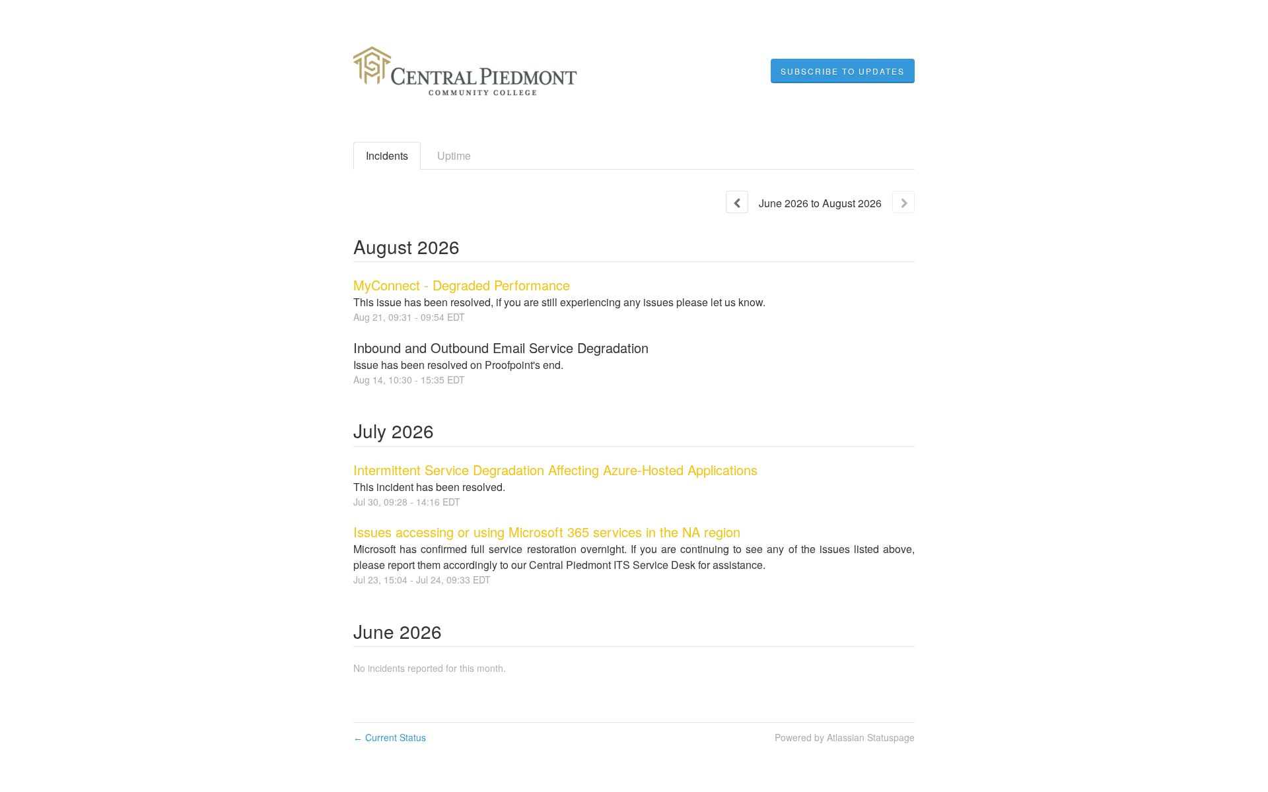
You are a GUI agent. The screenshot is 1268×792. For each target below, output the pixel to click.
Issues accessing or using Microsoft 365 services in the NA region (546, 531)
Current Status (389, 737)
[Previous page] (737, 202)
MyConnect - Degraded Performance (461, 284)
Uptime (454, 155)
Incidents (387, 155)
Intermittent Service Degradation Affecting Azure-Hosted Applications (555, 469)
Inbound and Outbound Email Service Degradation (501, 347)
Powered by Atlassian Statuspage (845, 737)
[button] (843, 71)
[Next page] (903, 202)
